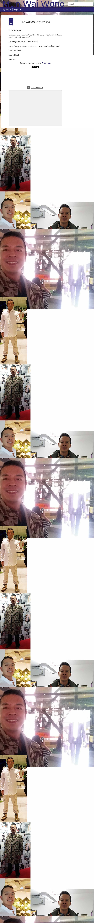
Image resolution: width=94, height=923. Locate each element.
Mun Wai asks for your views (35, 21)
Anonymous (46, 63)
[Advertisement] (74, 54)
